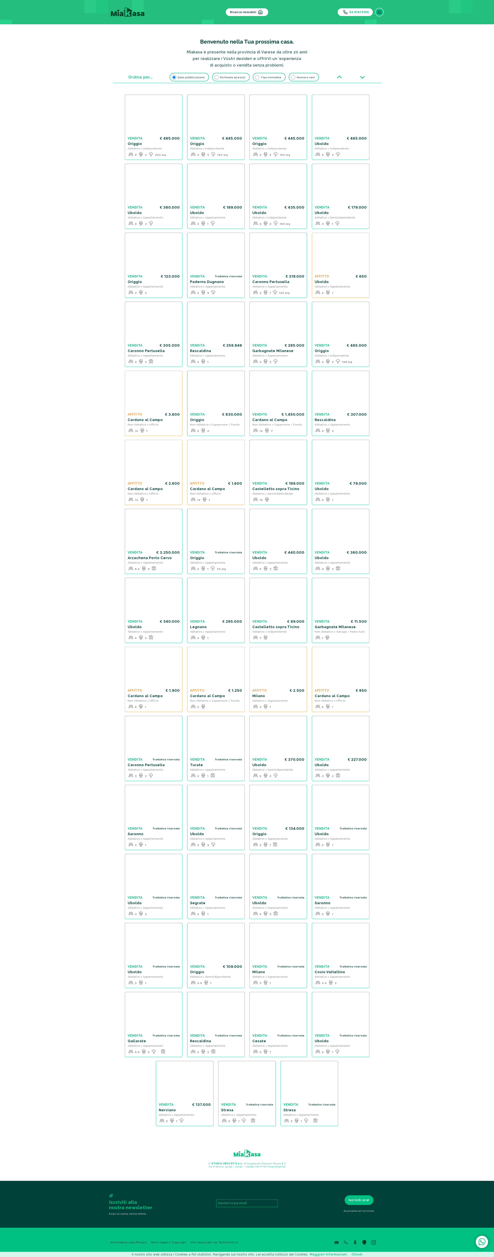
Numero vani (306, 77)
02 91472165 (359, 12)
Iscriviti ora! (359, 1200)
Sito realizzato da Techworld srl (214, 1242)
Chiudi (357, 1254)
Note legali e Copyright (168, 1242)
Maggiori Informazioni (328, 1254)
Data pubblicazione (191, 77)
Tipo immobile (271, 77)
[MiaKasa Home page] (126, 12)
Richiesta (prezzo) (232, 77)
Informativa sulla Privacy (129, 1242)
